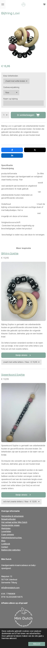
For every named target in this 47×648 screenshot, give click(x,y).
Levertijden (6, 531)
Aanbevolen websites (10, 550)
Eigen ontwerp (7, 534)
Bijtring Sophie (9, 253)
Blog (3, 541)
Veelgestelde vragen (10, 525)
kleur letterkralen (10, 76)
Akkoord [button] (36, 644)
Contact (4, 547)
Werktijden (6, 528)
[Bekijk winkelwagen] (44, 4)
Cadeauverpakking (11, 87)
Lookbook (5, 544)
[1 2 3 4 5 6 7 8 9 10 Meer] (5, 115)
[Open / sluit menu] (3, 4)
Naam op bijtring (10, 99)
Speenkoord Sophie (13, 374)
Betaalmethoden (8, 519)
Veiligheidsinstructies (11, 537)
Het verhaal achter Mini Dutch (14, 522)
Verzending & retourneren (12, 516)
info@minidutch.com (10, 587)
